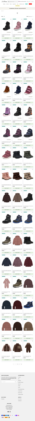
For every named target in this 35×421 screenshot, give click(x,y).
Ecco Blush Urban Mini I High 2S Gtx (28, 77)
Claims (19, 385)
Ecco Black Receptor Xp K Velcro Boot (7, 227)
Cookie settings (20, 394)
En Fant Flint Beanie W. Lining (27, 291)
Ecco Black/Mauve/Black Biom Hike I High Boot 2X (19, 77)
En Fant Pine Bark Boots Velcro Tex (28, 184)
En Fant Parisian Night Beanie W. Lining (7, 313)
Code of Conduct (20, 382)
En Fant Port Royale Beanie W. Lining (17, 313)
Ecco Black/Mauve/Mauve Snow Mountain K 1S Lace (8, 141)
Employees (20, 400)
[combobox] (12, 1)
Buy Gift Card (20, 392)
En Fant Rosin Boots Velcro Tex (28, 163)
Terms (19, 387)
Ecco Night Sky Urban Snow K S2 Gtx (28, 34)
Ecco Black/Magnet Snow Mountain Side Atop (8, 77)
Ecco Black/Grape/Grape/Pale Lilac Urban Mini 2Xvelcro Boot (10, 120)
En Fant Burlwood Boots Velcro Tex (6, 184)
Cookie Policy (20, 390)
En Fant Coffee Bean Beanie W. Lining (17, 334)
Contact (19, 377)
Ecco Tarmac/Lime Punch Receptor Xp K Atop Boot (19, 291)
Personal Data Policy (21, 389)
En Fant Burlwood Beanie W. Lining (6, 334)
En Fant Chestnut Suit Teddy (27, 356)
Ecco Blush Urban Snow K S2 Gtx (17, 34)
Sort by (27, 16)
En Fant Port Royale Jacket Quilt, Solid (28, 270)
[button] (33, 1)
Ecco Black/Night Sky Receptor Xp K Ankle (18, 227)
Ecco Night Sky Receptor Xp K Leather (28, 313)
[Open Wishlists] (31, 1)
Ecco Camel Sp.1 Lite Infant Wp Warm (6, 98)
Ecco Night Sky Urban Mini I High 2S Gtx (18, 98)
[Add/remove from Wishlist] (10, 19)
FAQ (18, 378)
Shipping (19, 380)
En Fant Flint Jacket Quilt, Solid (17, 270)
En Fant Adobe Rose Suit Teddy (6, 291)
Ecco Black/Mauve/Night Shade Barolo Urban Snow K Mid (20, 141)
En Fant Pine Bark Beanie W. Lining (28, 334)
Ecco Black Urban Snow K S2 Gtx (6, 34)
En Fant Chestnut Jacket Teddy (6, 356)
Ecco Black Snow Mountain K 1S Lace (17, 120)
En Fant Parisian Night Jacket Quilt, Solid (7, 270)
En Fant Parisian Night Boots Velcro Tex (18, 163)
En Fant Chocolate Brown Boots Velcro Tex (18, 184)
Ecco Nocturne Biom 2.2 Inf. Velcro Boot (7, 163)
